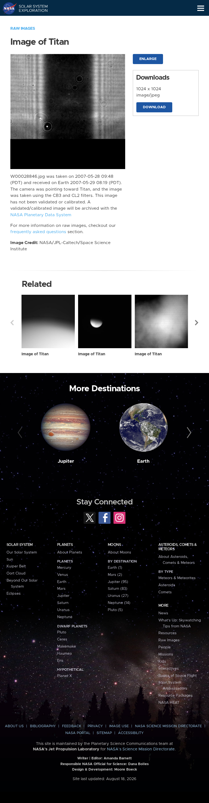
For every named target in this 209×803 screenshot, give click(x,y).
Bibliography (43, 726)
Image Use (119, 726)
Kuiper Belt (16, 566)
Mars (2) (115, 575)
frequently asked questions (38, 232)
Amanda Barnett (118, 758)
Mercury (64, 568)
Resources (167, 633)
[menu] (201, 8)
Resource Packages (175, 695)
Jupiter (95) (118, 582)
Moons (114, 545)
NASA (7, 8)
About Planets (69, 552)
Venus (62, 575)
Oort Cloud (16, 573)
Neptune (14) (119, 603)
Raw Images (22, 29)
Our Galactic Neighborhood (30, 20)
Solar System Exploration (30, 8)
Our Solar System (22, 552)
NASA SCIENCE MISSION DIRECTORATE (168, 726)
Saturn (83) (117, 589)
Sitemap (104, 733)
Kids (162, 661)
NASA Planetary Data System (40, 215)
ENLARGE (147, 59)
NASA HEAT (168, 703)
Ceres (62, 639)
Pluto (61, 632)
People (164, 647)
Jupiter (66, 461)
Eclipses (14, 594)
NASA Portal (77, 733)
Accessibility (131, 733)
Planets (65, 545)
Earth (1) (115, 568)
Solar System (20, 545)
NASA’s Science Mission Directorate (141, 749)
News (163, 613)
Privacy (95, 726)
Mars (61, 589)
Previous (12, 322)
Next (197, 322)
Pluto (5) (115, 610)
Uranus (63, 610)
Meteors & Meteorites (177, 578)
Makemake (66, 646)
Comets (165, 592)
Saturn (63, 603)
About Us (14, 726)
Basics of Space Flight (177, 676)
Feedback (71, 726)
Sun (10, 559)
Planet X (64, 676)
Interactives (168, 668)
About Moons (119, 552)
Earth (143, 461)
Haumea (64, 653)
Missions (165, 654)
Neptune (64, 617)
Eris (60, 661)
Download (154, 107)
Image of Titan (35, 354)
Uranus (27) (118, 596)
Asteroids (166, 585)
